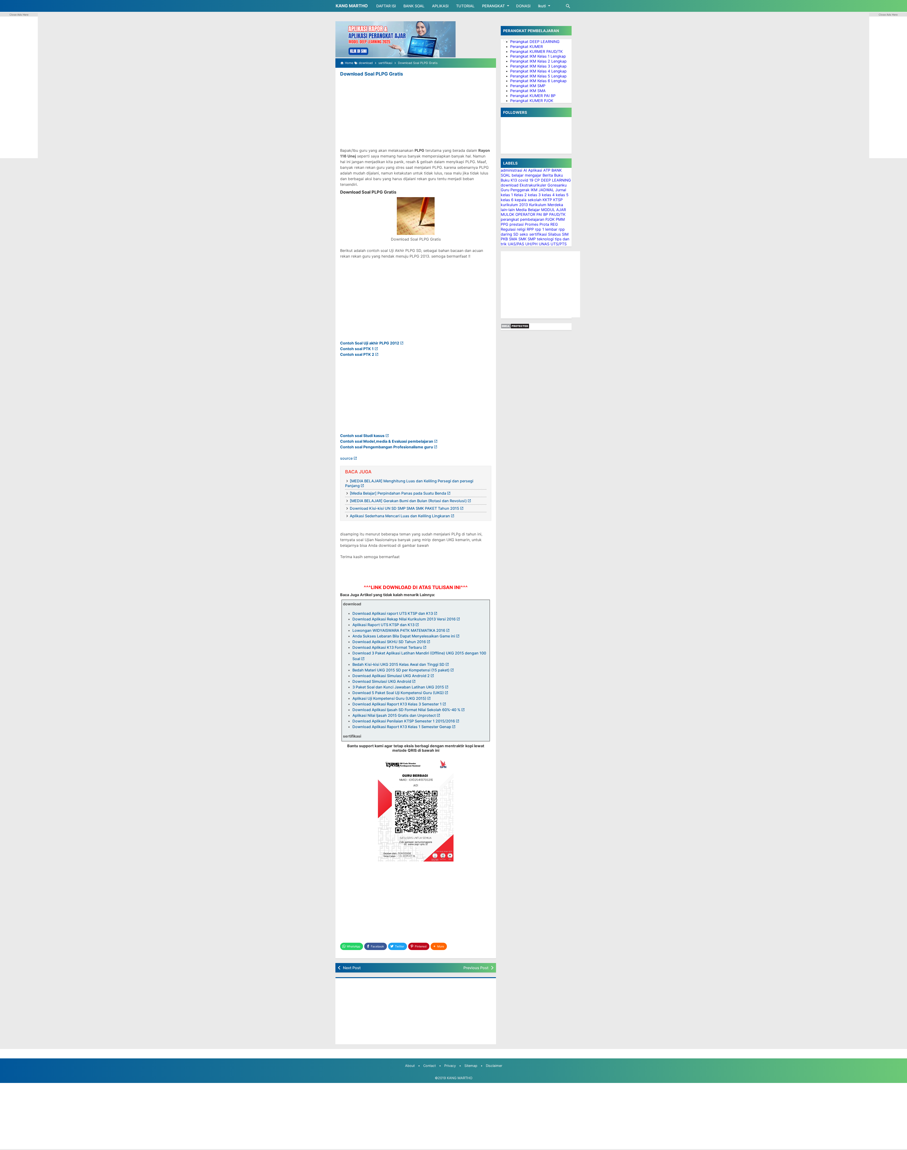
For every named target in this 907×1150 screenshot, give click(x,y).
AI (525, 170)
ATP (546, 170)
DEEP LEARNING (556, 180)
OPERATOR (525, 214)
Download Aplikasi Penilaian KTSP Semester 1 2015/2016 (403, 721)
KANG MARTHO (352, 5)
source (346, 458)
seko (524, 234)
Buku (558, 175)
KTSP (558, 199)
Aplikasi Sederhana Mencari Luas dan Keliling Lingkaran (400, 515)
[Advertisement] (415, 113)
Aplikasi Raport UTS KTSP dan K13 (383, 624)
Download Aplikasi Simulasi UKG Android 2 (391, 675)
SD (515, 234)
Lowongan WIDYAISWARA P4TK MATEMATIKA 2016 (398, 630)
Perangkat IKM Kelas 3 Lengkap (538, 66)
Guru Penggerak (515, 189)
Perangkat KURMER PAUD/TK (536, 51)
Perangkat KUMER (526, 46)
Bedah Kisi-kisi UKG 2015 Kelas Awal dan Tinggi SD (398, 664)
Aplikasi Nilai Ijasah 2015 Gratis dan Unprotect (394, 715)
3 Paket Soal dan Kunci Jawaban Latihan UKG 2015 (398, 687)
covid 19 (525, 180)
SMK (522, 239)
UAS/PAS (516, 244)
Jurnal (560, 189)
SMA (513, 239)
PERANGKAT (493, 6)
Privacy (450, 1066)
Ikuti (542, 6)
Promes (531, 224)
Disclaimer (494, 1066)
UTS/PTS (559, 244)
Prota (544, 224)
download (509, 185)
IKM (534, 189)
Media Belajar (528, 209)
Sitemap (470, 1066)
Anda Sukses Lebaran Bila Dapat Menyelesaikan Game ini (403, 636)
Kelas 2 (520, 194)
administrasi (511, 170)
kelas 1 (507, 194)
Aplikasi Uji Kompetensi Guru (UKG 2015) (389, 698)
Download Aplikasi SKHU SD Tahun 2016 (389, 641)
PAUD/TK (557, 214)
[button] (439, 946)
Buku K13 (509, 180)
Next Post (352, 967)
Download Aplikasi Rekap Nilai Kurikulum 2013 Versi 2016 (404, 619)
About (410, 1066)
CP (537, 180)
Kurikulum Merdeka (546, 204)
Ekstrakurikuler (533, 185)
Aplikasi (535, 170)
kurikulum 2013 (514, 204)
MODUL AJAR (553, 209)
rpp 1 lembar (546, 229)
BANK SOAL (413, 6)
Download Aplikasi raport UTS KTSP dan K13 (392, 613)
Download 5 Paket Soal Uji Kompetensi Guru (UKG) (398, 692)
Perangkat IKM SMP (527, 85)
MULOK (507, 214)
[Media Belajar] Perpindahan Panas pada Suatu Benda (398, 493)
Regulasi (508, 229)
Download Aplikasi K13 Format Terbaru (387, 647)
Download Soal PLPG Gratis (371, 74)
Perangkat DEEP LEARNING (535, 41)
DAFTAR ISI (386, 6)
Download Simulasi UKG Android (381, 681)
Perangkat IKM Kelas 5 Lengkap (538, 76)
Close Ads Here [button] (18, 14)
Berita (548, 175)
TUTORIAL (465, 6)
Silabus (554, 234)
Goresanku (557, 185)
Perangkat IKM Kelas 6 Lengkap (538, 80)
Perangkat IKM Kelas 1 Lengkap (538, 56)
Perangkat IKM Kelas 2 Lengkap (538, 61)
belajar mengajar (526, 175)
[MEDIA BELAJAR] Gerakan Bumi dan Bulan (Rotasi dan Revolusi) (408, 500)
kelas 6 (507, 199)
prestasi (516, 224)
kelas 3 (534, 194)
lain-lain (508, 209)
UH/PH (531, 244)
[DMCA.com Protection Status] (515, 327)
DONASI (523, 6)
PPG (504, 224)
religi (521, 229)
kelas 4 (548, 194)
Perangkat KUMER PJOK (531, 100)
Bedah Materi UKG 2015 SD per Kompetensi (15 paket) (400, 670)
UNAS (544, 244)
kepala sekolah (528, 199)
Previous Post (475, 967)
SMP (532, 239)
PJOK (550, 219)
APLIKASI (440, 6)
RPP (530, 229)
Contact (429, 1066)
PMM (560, 219)
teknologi (545, 239)
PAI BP (542, 214)
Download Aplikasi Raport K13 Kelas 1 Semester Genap (401, 726)
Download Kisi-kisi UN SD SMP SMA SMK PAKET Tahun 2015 (404, 508)
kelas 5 (562, 194)
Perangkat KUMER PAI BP (533, 95)
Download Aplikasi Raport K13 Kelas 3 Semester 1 (397, 704)
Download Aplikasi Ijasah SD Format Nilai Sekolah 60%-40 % (406, 709)
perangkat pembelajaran (522, 219)
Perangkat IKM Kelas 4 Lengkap (538, 71)
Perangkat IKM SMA (528, 90)
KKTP (547, 199)
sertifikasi (538, 234)
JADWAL (546, 189)
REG (554, 224)
